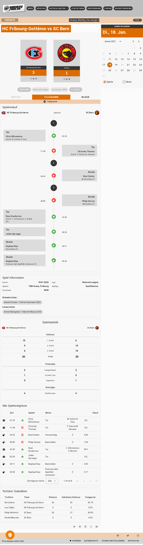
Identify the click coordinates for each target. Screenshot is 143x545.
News (129, 81)
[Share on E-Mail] (96, 526)
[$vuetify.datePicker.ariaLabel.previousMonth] (133, 41)
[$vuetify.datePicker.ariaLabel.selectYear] (120, 41)
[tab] (51, 97)
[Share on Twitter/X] (74, 526)
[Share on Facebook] (80, 526)
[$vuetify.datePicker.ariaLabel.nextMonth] (138, 41)
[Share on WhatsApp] (91, 526)
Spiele (110, 81)
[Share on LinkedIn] (85, 526)
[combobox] (52, 481)
